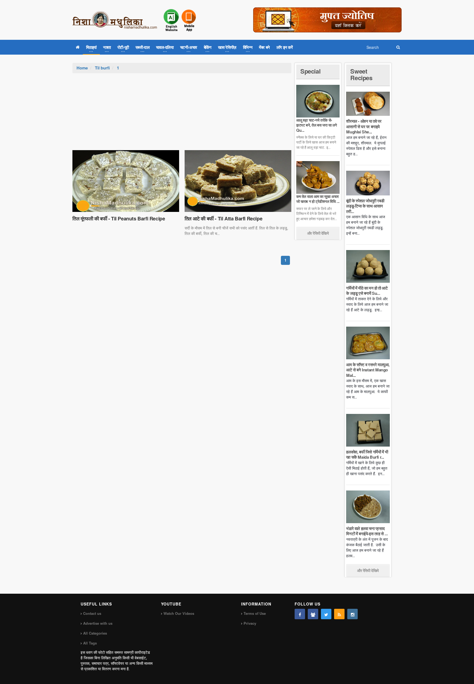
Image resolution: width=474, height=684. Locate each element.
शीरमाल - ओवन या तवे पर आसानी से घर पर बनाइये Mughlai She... (363, 126)
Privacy (250, 623)
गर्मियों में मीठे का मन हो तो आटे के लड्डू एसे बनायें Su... (367, 290)
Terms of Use (255, 613)
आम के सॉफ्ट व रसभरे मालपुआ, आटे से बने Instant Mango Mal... (368, 369)
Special (310, 71)
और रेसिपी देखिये (318, 233)
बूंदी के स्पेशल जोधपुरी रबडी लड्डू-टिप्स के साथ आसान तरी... (365, 206)
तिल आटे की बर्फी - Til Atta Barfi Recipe (223, 218)
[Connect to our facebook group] (313, 614)
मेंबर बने (264, 47)
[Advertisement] (182, 114)
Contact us (92, 613)
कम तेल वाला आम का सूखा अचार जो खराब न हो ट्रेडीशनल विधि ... (318, 199)
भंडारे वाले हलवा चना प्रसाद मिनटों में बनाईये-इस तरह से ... (367, 531)
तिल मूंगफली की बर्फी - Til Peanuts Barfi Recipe (118, 218)
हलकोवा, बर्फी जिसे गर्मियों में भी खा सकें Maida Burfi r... (367, 454)
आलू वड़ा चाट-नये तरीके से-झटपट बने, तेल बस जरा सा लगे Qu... (316, 125)
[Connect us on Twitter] (326, 614)
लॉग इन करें (284, 47)
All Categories (95, 633)
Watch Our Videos (178, 613)
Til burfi (102, 68)
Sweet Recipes (361, 74)
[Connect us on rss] (339, 614)
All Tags (90, 643)
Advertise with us (97, 623)
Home (82, 68)
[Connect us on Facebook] (300, 614)
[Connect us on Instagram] (352, 614)
